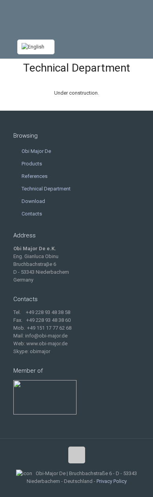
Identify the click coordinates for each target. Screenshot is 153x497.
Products (32, 164)
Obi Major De (36, 151)
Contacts (32, 214)
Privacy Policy (112, 481)
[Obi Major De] (77, 17)
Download (33, 201)
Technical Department (46, 189)
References (34, 176)
